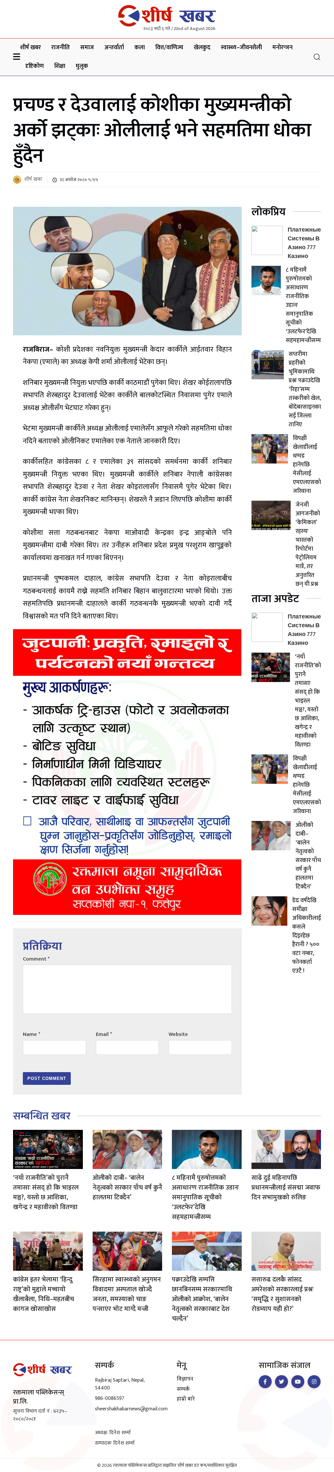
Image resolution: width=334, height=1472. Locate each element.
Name (31, 1034)
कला (139, 48)
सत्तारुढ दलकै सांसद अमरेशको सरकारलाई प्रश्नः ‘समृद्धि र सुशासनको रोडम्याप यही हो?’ (282, 1294)
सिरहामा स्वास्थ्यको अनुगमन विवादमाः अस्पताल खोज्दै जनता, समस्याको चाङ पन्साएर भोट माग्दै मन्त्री (127, 1294)
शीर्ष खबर (30, 48)
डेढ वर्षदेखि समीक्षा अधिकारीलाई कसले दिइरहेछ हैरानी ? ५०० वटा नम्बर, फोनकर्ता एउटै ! (306, 936)
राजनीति (60, 48)
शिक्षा (59, 66)
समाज (87, 48)
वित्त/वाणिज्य (169, 48)
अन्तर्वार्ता (114, 48)
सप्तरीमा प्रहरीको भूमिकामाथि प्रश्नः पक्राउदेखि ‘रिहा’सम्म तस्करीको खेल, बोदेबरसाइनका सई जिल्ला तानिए (305, 389)
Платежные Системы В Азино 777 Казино (304, 243)
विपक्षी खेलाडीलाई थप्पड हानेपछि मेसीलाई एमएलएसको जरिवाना (307, 464)
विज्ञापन (185, 1379)
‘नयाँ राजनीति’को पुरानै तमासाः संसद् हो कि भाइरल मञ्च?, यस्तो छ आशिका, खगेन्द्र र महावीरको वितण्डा (308, 701)
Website (178, 1034)
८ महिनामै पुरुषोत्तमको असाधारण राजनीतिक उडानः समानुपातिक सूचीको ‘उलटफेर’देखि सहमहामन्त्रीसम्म (205, 1197)
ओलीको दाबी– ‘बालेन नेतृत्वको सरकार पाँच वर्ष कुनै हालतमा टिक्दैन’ (308, 856)
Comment (36, 959)
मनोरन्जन (282, 48)
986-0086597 (109, 1398)
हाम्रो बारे (186, 1399)
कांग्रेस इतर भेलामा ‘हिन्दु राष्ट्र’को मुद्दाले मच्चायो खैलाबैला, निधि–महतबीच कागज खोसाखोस (43, 1294)
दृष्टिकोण (34, 66)
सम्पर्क (183, 1389)
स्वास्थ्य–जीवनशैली (241, 48)
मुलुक (82, 66)
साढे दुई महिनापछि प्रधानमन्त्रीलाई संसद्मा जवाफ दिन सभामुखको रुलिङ (285, 1187)
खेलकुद (202, 48)
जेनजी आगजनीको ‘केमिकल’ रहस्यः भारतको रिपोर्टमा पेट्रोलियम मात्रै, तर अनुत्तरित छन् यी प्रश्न (308, 544)
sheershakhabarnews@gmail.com (131, 1408)
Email (104, 1034)
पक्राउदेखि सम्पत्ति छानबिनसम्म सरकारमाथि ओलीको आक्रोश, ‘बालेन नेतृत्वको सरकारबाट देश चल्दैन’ (202, 1299)
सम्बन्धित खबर (41, 1116)
